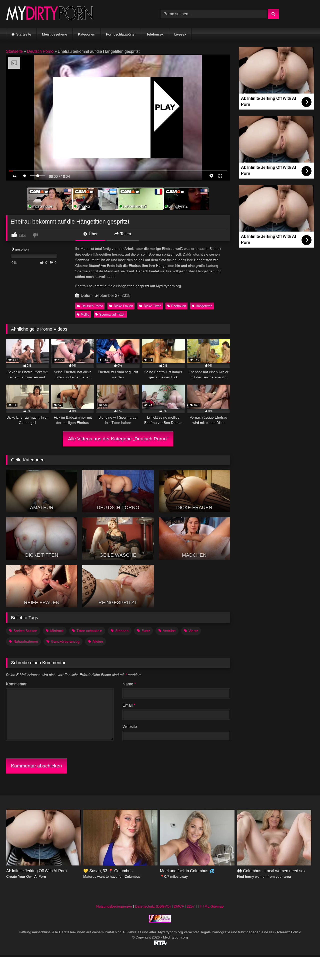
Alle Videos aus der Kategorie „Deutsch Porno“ (118, 438)
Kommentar (16, 684)
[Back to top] (304, 942)
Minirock (57, 631)
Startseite (23, 34)
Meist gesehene (54, 34)
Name (129, 684)
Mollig (85, 314)
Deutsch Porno (40, 51)
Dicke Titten (152, 306)
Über (93, 234)
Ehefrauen (178, 306)
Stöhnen (121, 631)
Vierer (193, 631)
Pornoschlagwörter (121, 34)
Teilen (125, 234)
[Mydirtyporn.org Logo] (50, 14)
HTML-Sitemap (212, 906)
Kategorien (86, 34)
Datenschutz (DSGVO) (153, 906)
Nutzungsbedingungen (114, 906)
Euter (146, 631)
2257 (191, 906)
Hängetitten (204, 306)
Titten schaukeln (89, 631)
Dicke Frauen (123, 306)
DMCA (179, 906)
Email (128, 705)
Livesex (180, 34)
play (165, 107)
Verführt (169, 631)
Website (129, 726)
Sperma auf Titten (112, 314)
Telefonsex (155, 34)
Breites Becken (25, 631)
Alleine (97, 641)
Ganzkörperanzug (65, 641)
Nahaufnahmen (26, 641)
